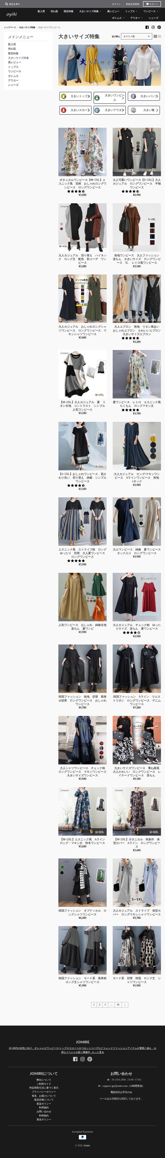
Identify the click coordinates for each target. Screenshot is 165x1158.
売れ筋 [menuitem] (54, 11)
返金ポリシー (44, 1103)
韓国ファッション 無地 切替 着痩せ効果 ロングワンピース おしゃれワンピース (82, 700)
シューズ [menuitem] (153, 17)
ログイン (116, 4)
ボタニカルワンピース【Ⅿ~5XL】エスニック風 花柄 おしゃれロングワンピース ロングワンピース (82, 183)
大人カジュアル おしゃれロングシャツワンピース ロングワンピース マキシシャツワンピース (82, 330)
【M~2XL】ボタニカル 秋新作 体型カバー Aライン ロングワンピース (136, 843)
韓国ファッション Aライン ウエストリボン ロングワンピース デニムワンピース (137, 700)
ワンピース (14, 71)
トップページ (10, 27)
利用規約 (44, 1107)
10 (118, 1005)
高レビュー (14, 62)
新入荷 (12, 44)
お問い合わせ (44, 1111)
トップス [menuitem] (130, 11)
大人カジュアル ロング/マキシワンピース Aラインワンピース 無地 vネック (138, 478)
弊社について (44, 1079)
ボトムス (13, 76)
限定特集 (13, 53)
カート (154, 4)
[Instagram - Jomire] (153, 27)
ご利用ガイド (44, 1083)
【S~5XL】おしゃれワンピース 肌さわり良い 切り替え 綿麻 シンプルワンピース (82, 478)
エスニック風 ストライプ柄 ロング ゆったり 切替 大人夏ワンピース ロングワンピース (84, 553)
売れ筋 (12, 48)
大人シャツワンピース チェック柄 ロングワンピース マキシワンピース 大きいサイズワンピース (84, 772)
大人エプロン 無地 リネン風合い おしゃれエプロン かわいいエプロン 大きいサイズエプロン (138, 330)
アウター (13, 80)
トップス (13, 66)
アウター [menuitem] (135, 17)
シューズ (13, 84)
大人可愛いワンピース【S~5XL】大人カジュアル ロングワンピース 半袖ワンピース (137, 183)
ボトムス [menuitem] (117, 17)
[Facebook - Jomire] (147, 27)
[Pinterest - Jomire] (159, 27)
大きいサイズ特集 (27, 27)
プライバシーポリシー (44, 1091)
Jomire (87, 1145)
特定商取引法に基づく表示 (43, 1087)
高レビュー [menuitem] (113, 11)
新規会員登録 (132, 4)
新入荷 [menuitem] (41, 11)
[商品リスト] (159, 36)
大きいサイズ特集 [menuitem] (89, 11)
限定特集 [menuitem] (68, 11)
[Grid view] (155, 36)
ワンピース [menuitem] (149, 11)
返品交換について (44, 1099)
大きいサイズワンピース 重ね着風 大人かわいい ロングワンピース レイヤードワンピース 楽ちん (137, 772)
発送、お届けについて (44, 1095)
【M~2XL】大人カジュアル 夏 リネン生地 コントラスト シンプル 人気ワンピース (84, 406)
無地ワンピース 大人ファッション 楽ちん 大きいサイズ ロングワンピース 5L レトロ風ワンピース (137, 259)
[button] (76, 191)
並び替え (116, 36)
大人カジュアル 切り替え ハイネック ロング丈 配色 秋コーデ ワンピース (82, 259)
